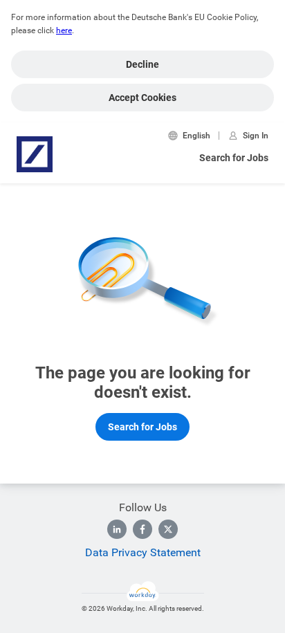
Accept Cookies (142, 97)
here (64, 30)
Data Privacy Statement (143, 552)
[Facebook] (142, 529)
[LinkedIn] (117, 529)
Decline (142, 64)
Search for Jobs (233, 157)
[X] (168, 529)
